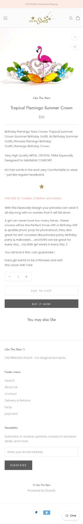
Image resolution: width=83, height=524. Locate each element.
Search (10, 380)
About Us (11, 387)
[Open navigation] (5, 18)
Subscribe (18, 465)
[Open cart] (78, 18)
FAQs (8, 407)
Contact (11, 394)
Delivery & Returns (17, 400)
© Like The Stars (41, 485)
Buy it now (41, 304)
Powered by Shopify (42, 490)
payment (11, 414)
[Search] (71, 18)
